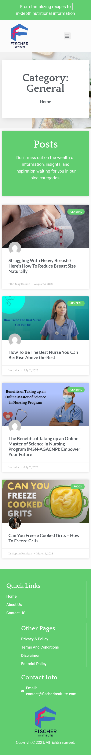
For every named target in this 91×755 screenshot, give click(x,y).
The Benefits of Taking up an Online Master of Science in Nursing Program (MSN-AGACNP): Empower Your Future (44, 446)
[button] (67, 35)
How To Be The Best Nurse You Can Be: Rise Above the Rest (43, 354)
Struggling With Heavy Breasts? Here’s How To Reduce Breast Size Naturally (42, 266)
